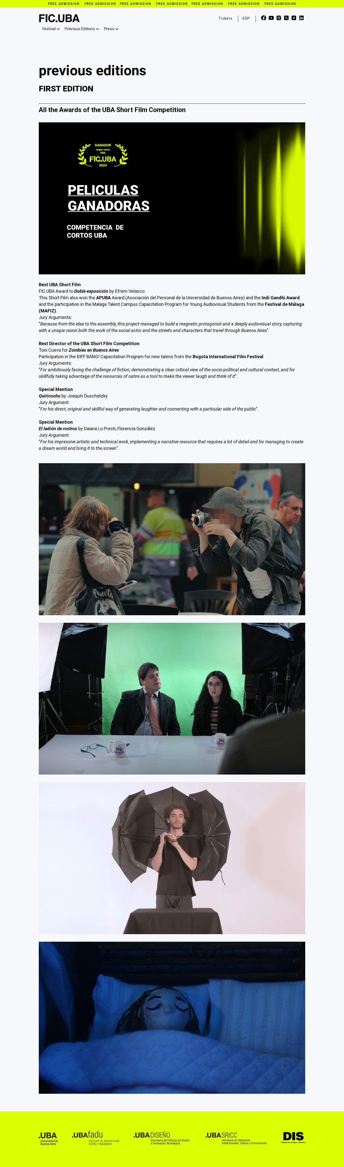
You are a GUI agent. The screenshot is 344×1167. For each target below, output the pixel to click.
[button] (52, 29)
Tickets (225, 18)
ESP (246, 18)
